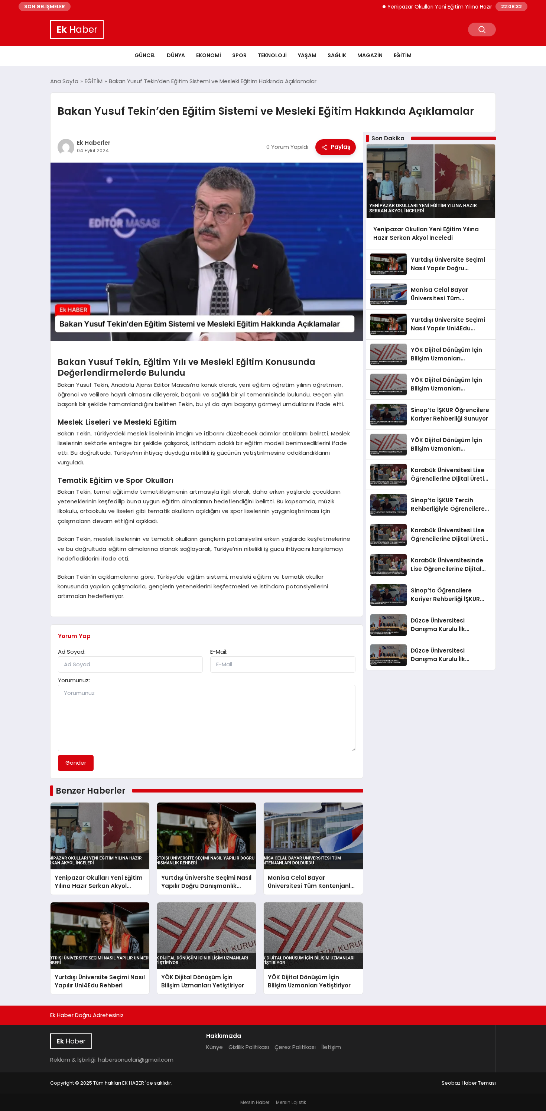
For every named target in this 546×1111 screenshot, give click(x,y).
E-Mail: (218, 652)
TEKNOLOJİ (272, 55)
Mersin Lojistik (291, 1102)
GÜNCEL (145, 55)
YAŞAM (307, 55)
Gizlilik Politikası (248, 1047)
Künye (214, 1047)
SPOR (239, 55)
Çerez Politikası (295, 1047)
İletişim (331, 1047)
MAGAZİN (370, 55)
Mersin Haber (254, 1102)
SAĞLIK (337, 55)
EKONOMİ (208, 55)
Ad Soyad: (71, 652)
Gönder (75, 763)
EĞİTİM (403, 55)
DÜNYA (176, 55)
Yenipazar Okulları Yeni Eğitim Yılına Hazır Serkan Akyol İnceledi (443, 6)
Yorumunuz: (74, 680)
